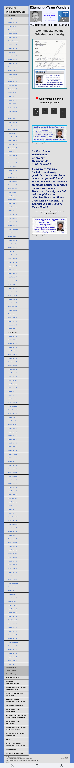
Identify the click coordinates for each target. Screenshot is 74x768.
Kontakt (54, 111)
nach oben (63, 113)
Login (66, 757)
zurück (45, 111)
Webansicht (64, 758)
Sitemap (19, 757)
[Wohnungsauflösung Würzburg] (49, 133)
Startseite (36, 112)
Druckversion (12, 757)
